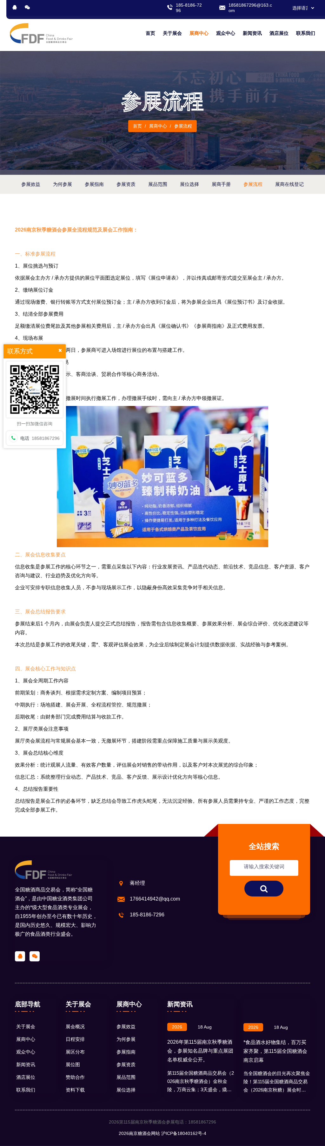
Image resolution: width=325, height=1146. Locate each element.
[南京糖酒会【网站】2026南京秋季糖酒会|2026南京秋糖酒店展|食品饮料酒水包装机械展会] (41, 32)
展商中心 (199, 33)
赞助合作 (75, 1077)
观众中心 (225, 33)
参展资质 (126, 1064)
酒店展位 (279, 33)
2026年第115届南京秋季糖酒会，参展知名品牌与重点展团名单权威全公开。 (200, 1050)
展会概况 (75, 1026)
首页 (150, 33)
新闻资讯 (252, 33)
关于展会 (172, 33)
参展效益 (126, 1026)
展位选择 (126, 1089)
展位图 (73, 1064)
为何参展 (126, 1039)
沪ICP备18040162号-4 (183, 1133)
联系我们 (305, 33)
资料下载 (75, 1089)
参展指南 (126, 1051)
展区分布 (75, 1051)
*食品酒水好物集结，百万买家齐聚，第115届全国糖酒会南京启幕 (275, 1051)
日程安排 (75, 1039)
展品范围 (126, 1077)
